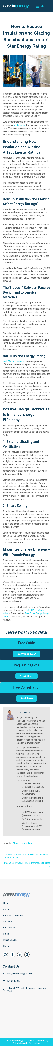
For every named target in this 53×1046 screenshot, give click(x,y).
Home (6, 903)
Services (7, 921)
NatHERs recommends (13, 361)
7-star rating (19, 125)
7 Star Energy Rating (22, 843)
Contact (6, 946)
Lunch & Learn (10, 940)
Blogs (6, 933)
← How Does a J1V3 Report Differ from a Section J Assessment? (26, 856)
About (6, 909)
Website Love (34, 1043)
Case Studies (9, 927)
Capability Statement (13, 915)
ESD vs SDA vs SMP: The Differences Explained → (27, 864)
